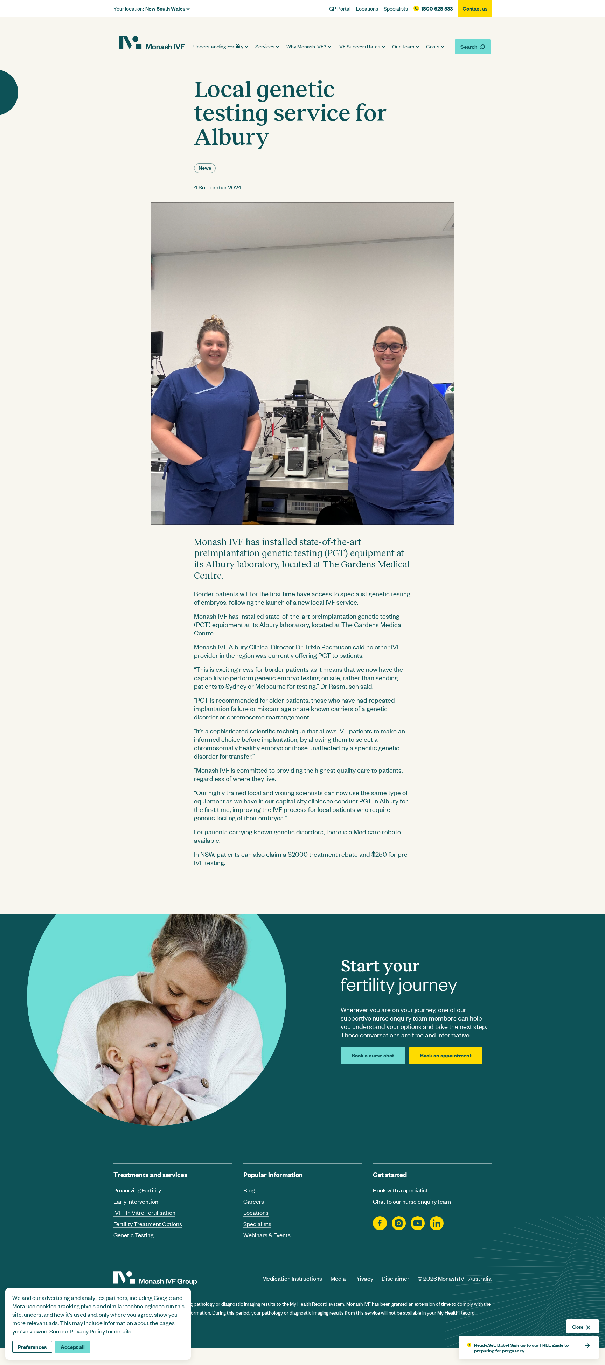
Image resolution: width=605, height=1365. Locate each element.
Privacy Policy (87, 1331)
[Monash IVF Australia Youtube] (418, 1224)
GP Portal (339, 8)
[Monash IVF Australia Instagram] (399, 1224)
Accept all (73, 1346)
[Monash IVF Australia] (152, 44)
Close (577, 1326)
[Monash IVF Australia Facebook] (380, 1224)
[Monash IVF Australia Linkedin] (437, 1224)
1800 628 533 (437, 8)
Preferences (32, 1346)
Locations (367, 8)
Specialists (396, 8)
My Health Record (456, 1312)
